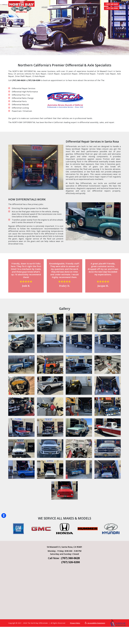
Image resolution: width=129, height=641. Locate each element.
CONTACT (83, 7)
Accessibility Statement (96, 623)
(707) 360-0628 (112, 4)
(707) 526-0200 (112, 8)
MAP (95, 7)
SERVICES (56, 7)
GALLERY (70, 7)
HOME (44, 7)
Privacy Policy (75, 623)
